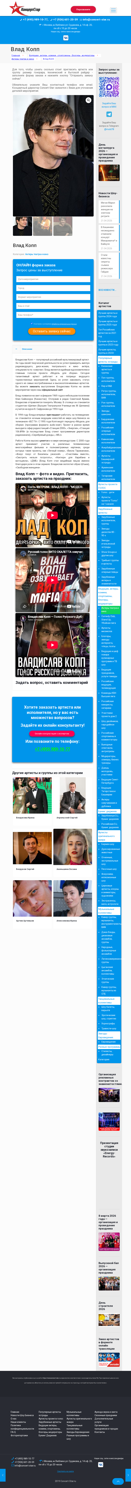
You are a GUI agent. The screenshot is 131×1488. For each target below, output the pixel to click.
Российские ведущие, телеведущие (108, 684)
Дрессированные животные (110, 851)
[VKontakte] (65, 37)
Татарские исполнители (108, 477)
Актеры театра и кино (23, 59)
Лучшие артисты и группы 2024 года (107, 315)
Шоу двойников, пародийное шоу (109, 724)
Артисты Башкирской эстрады (107, 459)
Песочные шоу (109, 869)
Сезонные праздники (106, 1415)
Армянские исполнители (108, 469)
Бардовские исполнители (108, 421)
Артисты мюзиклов (106, 630)
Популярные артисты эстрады (108, 360)
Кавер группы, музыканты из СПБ (108, 990)
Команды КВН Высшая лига (108, 695)
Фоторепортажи (19, 1435)
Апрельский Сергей (67, 817)
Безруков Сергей (25, 869)
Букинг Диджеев (48, 1435)
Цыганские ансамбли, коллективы (107, 970)
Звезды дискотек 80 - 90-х (108, 532)
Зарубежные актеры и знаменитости (108, 580)
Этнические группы (107, 980)
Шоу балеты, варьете (108, 1009)
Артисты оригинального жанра (106, 836)
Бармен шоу (107, 844)
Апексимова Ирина (67, 920)
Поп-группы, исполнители (108, 379)
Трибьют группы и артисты (110, 562)
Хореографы (108, 1023)
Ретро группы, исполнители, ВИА (108, 394)
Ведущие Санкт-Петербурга (110, 781)
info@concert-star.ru (25, 1465)
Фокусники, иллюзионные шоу (108, 877)
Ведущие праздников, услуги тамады (109, 673)
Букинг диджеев (107, 811)
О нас (13, 1418)
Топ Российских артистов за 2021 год (107, 333)
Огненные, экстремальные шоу (109, 860)
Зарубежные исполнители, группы (108, 520)
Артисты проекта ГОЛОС (107, 486)
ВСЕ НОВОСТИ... (107, 290)
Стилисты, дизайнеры (107, 1053)
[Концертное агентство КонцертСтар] (24, 10)
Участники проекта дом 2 (109, 715)
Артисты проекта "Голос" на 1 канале (109, 500)
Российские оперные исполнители (108, 431)
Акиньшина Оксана (67, 869)
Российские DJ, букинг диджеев (110, 826)
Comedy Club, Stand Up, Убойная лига (108, 619)
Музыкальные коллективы (106, 911)
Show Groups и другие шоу (109, 554)
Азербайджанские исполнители (110, 449)
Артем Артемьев (25, 920)
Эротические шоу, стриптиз (108, 1017)
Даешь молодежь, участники (107, 771)
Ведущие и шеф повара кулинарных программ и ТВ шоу (109, 658)
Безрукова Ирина (25, 817)
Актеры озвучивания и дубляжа (109, 803)
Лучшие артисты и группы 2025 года (107, 323)
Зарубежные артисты (105, 511)
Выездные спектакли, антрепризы (107, 748)
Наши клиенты (18, 1422)
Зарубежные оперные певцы (109, 570)
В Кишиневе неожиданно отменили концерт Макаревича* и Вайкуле (109, 235)
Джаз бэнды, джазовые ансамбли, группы (108, 937)
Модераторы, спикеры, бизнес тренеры (110, 759)
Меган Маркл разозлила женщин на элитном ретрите (108, 209)
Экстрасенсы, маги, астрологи (109, 902)
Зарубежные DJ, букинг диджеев (110, 817)
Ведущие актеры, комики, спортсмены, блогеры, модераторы (50, 1428)
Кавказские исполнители (108, 441)
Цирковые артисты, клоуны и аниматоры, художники (110, 890)
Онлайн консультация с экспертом (52, 733)
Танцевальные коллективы (106, 1000)
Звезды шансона (106, 413)
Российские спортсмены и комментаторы (109, 736)
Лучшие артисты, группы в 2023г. (107, 351)
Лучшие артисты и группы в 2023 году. (108, 343)
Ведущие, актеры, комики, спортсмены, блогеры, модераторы (62, 55)
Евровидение (108, 1041)
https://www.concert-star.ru (51, 1378)
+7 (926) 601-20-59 (24, 1462)
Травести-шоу (108, 1028)
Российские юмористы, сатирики (107, 704)
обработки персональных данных (64, 324)
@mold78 (109, 129)
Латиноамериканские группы (110, 960)
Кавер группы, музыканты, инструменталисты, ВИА (110, 922)
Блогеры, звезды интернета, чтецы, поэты (108, 641)
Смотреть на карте (65, 1471)
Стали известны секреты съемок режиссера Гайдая (107, 263)
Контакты (100, 1432)
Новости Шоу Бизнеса (22, 1415)
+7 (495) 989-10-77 (52, 749)
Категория (103, 1059)
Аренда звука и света (106, 1412)
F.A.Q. (13, 1432)
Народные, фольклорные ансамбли (108, 950)
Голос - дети (107, 492)
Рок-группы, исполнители (108, 404)
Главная (16, 55)
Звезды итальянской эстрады (108, 543)
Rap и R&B (106, 386)
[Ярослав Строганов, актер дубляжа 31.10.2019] (128, 1475)
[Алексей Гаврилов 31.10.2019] (3, 1475)
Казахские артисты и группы (106, 369)
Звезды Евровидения (105, 1035)
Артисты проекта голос (51, 1418)
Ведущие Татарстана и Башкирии (108, 791)
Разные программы (109, 1046)
